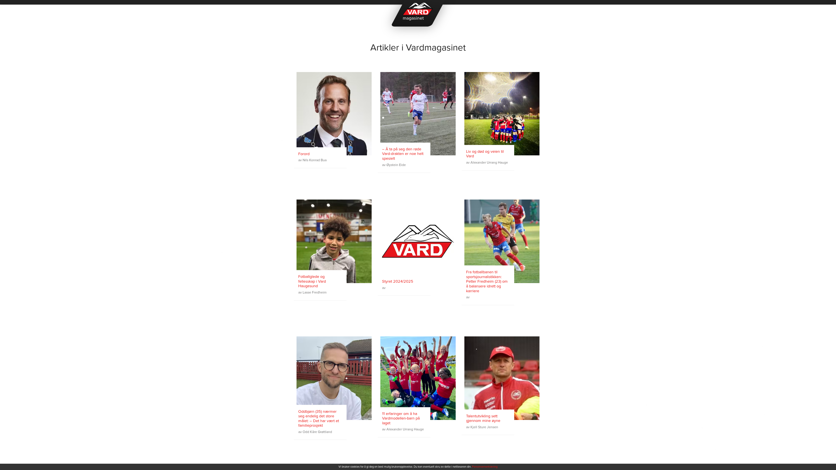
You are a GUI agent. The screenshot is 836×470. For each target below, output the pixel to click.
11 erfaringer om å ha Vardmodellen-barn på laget (401, 418)
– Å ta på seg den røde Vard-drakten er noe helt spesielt (402, 154)
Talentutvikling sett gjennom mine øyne (483, 418)
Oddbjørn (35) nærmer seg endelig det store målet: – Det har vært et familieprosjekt (318, 418)
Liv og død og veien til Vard (485, 154)
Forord (304, 154)
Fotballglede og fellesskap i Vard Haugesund (312, 281)
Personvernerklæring (484, 466)
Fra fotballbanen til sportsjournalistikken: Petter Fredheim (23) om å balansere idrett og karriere (487, 281)
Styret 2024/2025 (397, 281)
